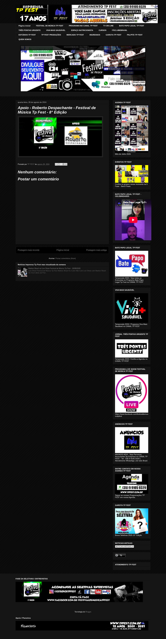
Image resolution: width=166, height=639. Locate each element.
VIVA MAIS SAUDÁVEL (55, 30)
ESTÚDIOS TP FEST (27, 35)
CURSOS (102, 30)
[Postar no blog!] (58, 164)
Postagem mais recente (28, 250)
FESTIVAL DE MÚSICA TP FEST (49, 26)
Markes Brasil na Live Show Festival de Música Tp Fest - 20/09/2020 (54, 268)
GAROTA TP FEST (113, 35)
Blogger (88, 612)
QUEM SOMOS (25, 39)
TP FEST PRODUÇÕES (51, 35)
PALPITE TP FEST (135, 35)
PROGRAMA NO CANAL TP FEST (83, 26)
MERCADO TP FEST (75, 35)
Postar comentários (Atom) (66, 258)
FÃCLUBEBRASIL (119, 30)
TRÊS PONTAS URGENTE (30, 30)
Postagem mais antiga (96, 250)
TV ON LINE (108, 26)
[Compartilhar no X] (61, 164)
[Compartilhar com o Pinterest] (66, 164)
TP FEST (27, 10)
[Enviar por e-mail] (56, 164)
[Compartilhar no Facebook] (63, 164)
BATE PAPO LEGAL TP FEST (131, 26)
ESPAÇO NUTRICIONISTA (82, 30)
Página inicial (24, 26)
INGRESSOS (94, 35)
